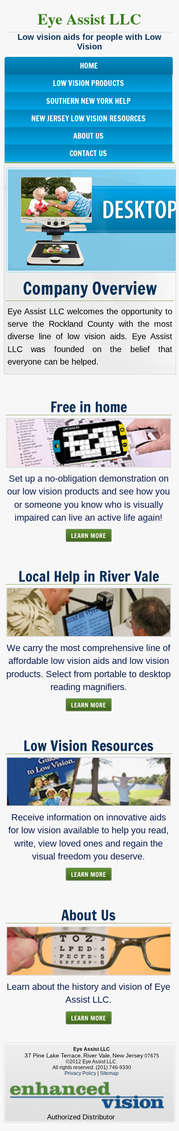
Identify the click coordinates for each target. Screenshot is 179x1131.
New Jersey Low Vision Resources (88, 118)
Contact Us (88, 153)
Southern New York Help (88, 101)
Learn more (89, 535)
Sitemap (109, 1073)
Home (89, 66)
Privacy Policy (80, 1073)
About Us (88, 136)
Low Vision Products (88, 83)
